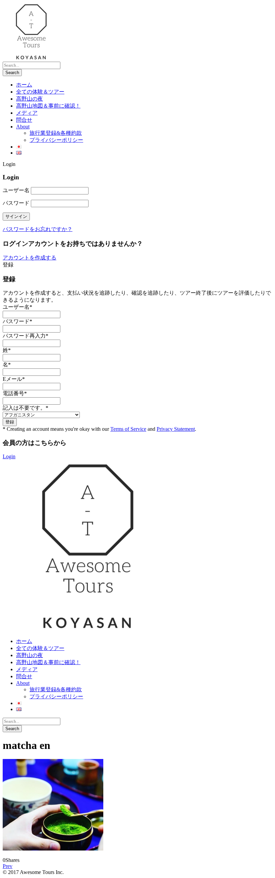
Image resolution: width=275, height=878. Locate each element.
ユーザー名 (16, 190)
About (23, 126)
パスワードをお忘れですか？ (37, 229)
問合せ (24, 120)
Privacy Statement (176, 429)
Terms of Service (128, 429)
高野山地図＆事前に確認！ (48, 106)
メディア (27, 113)
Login (9, 456)
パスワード (16, 203)
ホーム (24, 84)
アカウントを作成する (29, 257)
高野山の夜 (29, 99)
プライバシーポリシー (56, 140)
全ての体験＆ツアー (40, 92)
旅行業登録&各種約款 (56, 133)
